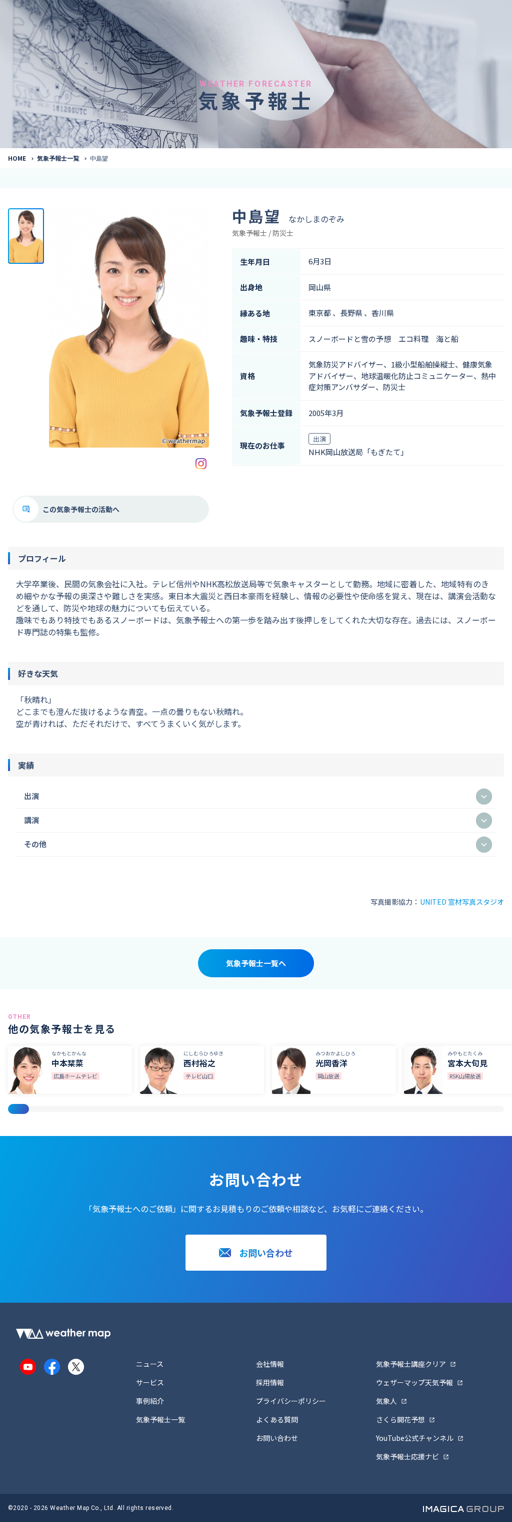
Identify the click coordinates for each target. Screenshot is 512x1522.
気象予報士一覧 (58, 158)
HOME (17, 158)
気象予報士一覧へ (256, 963)
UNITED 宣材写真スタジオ (462, 902)
